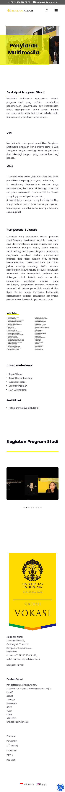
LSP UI (9, 714)
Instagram (11, 740)
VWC (9, 710)
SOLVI (9, 707)
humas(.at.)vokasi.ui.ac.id (26, 659)
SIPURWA (10, 699)
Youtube (11, 736)
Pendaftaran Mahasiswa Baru (21, 684)
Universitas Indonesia (17, 721)
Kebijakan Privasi (15, 664)
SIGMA (9, 696)
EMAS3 (9, 692)
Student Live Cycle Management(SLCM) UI (28, 688)
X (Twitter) (12, 745)
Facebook (11, 750)
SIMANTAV (11, 703)
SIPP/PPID (11, 718)
